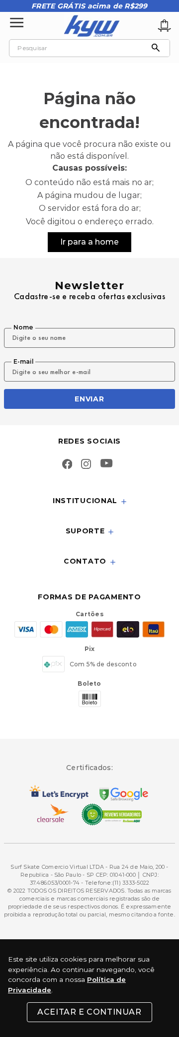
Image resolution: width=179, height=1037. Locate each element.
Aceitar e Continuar (89, 1012)
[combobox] (89, 48)
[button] (89, 501)
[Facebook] (67, 465)
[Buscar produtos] (158, 48)
